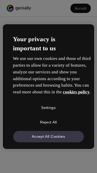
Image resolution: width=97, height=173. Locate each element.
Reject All (48, 122)
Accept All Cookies (48, 136)
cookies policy (76, 91)
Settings (48, 108)
